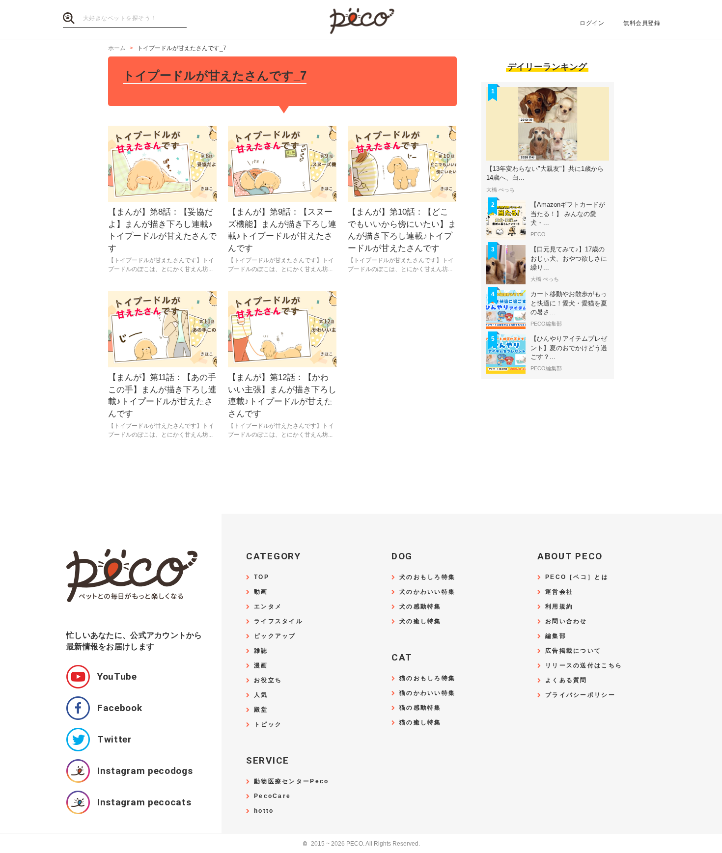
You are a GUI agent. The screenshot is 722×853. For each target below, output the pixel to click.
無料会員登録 (641, 23)
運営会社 (559, 592)
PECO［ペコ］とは (577, 577)
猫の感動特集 (420, 708)
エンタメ (268, 607)
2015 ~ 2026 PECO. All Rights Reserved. (361, 844)
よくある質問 (566, 680)
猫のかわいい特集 (427, 693)
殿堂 (261, 710)
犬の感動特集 (420, 607)
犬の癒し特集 (420, 621)
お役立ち (268, 680)
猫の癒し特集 (420, 722)
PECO (361, 19)
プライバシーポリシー (580, 695)
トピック (268, 724)
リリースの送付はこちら (583, 665)
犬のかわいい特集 (427, 592)
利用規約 (559, 607)
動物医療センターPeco (291, 781)
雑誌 (261, 651)
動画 (261, 592)
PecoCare (272, 796)
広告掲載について (573, 651)
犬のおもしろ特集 (427, 577)
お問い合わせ (566, 621)
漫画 (261, 665)
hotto (264, 811)
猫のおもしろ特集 (427, 678)
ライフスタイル (278, 621)
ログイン (592, 23)
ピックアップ (275, 636)
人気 (261, 695)
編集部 (555, 636)
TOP (261, 577)
